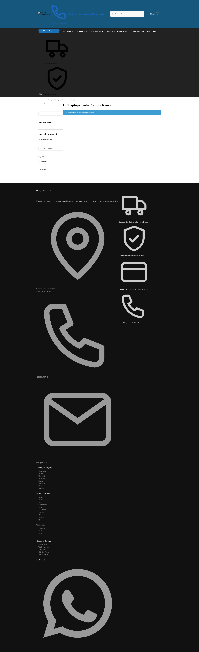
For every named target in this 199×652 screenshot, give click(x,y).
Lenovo (41, 512)
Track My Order (43, 547)
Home (40, 100)
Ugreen (40, 500)
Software (41, 488)
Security (41, 473)
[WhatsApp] (77, 644)
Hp (39, 502)
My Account (42, 544)
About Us (41, 528)
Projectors (41, 483)
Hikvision (41, 517)
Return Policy (43, 549)
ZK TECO (42, 510)
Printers (40, 481)
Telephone (41, 478)
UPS (40, 486)
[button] (154, 14)
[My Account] (69, 14)
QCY (40, 520)
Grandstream (42, 505)
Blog (40, 533)
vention (40, 497)
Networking (42, 476)
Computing (42, 471)
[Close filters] (63, 120)
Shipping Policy (43, 552)
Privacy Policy (43, 554)
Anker (40, 507)
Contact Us (42, 531)
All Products (42, 536)
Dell (39, 515)
